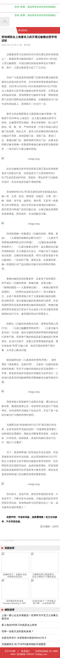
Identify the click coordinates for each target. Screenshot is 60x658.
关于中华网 (10, 651)
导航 (54, 30)
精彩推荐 (9, 609)
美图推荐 (9, 548)
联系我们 (25, 651)
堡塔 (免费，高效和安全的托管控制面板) (35, 6)
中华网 (8, 30)
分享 (57, 30)
